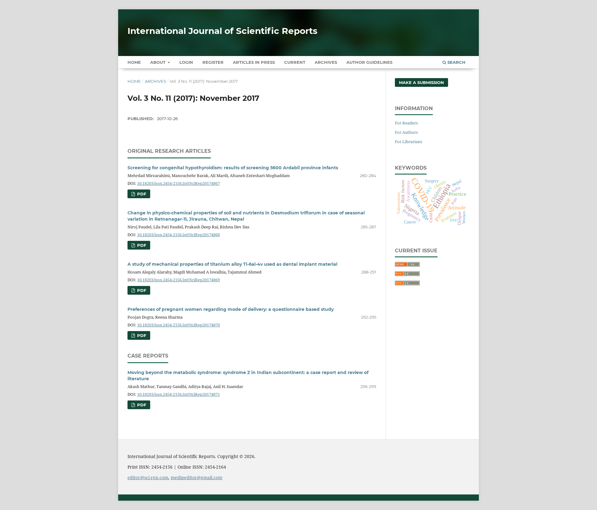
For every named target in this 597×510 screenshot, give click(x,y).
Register (213, 62)
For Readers (406, 123)
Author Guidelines (369, 62)
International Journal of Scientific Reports (222, 31)
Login (186, 62)
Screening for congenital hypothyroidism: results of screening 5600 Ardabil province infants (232, 168)
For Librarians (408, 141)
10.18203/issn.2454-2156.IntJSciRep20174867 (178, 183)
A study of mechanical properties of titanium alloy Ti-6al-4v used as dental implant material (232, 264)
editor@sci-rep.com (147, 477)
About (158, 62)
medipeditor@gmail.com (196, 477)
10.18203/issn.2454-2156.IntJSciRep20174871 (178, 394)
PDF (141, 193)
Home (134, 62)
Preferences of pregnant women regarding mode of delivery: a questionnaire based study (230, 309)
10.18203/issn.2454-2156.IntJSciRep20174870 (178, 325)
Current (294, 62)
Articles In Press (254, 62)
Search (455, 62)
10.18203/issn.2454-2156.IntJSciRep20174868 (178, 234)
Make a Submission (421, 82)
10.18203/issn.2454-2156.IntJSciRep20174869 (178, 280)
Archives (326, 62)
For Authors (406, 132)
